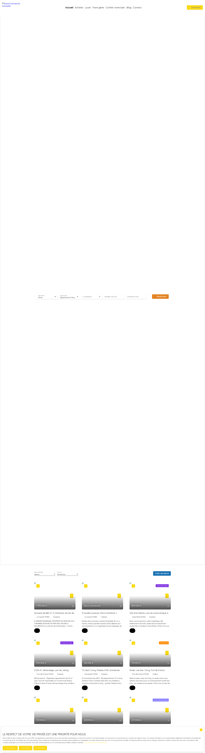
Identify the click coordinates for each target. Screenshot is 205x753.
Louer (88, 7)
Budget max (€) (111, 297)
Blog (129, 7)
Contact (137, 7)
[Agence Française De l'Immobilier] (14, 7)
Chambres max (133, 297)
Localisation (87, 297)
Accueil (69, 7)
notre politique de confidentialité (95, 742)
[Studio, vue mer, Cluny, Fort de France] (132, 688)
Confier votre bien (115, 7)
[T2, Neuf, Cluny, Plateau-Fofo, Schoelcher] (85, 688)
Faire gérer (98, 7)
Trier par (59, 572)
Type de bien (63, 295)
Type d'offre (41, 295)
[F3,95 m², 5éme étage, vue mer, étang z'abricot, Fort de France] (37, 688)
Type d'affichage (38, 572)
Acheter (79, 7)
